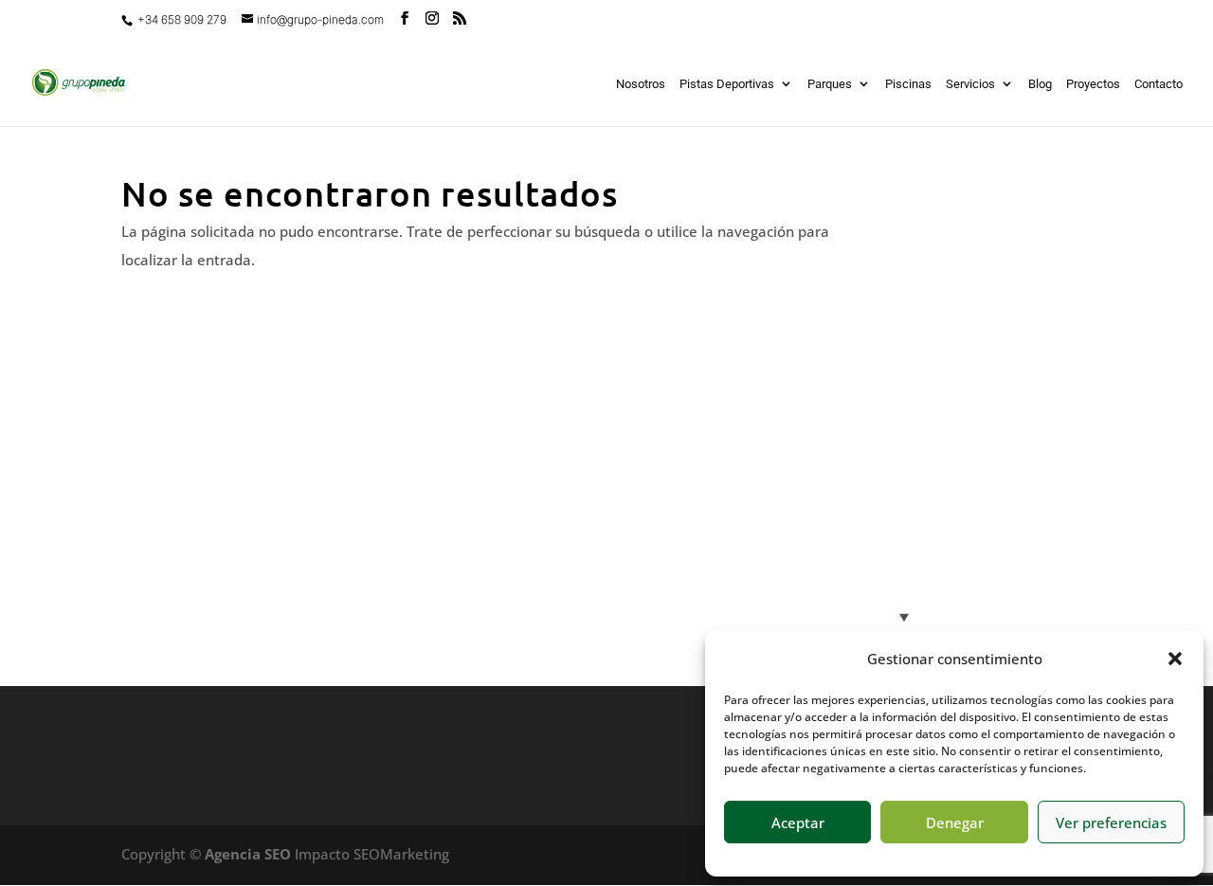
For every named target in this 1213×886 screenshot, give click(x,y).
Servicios (970, 84)
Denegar (955, 822)
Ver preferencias (1111, 822)
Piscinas (908, 84)
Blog (1040, 84)
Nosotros (640, 84)
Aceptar (797, 822)
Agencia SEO (248, 853)
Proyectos (1093, 84)
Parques (829, 84)
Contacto (1158, 84)
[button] (1175, 658)
